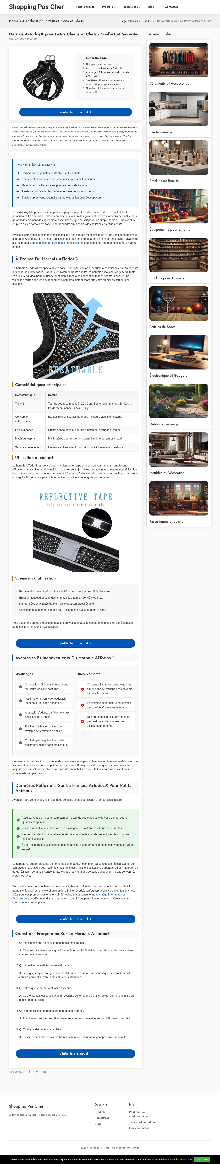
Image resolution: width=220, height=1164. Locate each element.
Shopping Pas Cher (26, 1106)
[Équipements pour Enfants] (178, 206)
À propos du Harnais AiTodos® (104, 68)
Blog (151, 7)
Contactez (171, 7)
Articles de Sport (162, 326)
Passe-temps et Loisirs (166, 521)
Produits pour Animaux (166, 278)
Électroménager (161, 132)
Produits (108, 7)
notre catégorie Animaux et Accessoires (59, 242)
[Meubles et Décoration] (178, 449)
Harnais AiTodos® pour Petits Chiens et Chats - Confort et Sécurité (73, 34)
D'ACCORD (202, 1159)
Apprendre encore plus (180, 1159)
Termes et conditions (142, 1122)
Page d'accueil (85, 7)
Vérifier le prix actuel (74, 112)
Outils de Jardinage (164, 424)
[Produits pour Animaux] (178, 254)
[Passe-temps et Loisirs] (178, 498)
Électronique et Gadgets (168, 375)
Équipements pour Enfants (169, 229)
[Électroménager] (178, 108)
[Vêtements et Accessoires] (178, 60)
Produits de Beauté (164, 180)
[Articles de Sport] (178, 303)
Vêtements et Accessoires (169, 83)
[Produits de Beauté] (178, 157)
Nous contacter (139, 1128)
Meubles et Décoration (167, 472)
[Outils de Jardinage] (178, 401)
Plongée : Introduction (98, 64)
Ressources (131, 7)
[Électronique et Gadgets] (178, 352)
